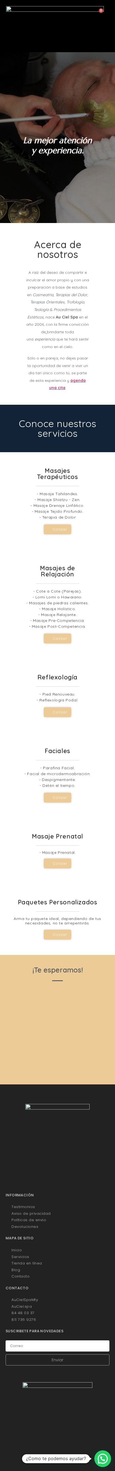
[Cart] (99, 13)
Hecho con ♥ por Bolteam (58, 1460)
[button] (57, 40)
